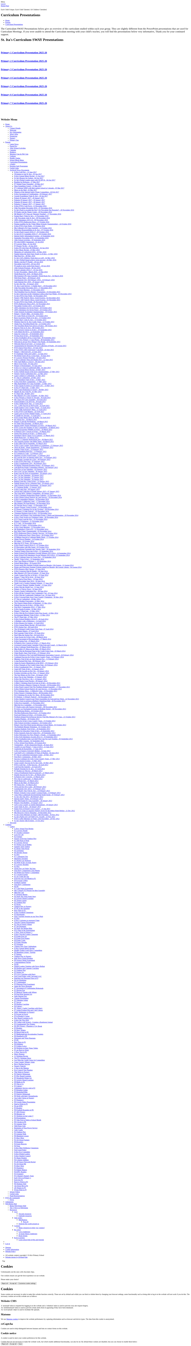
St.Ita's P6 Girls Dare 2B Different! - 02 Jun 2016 (31, 248)
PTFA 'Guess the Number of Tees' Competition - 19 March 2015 (36, 427)
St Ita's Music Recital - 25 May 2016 (27, 250)
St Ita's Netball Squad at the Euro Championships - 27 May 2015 (36, 372)
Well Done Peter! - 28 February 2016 (27, 278)
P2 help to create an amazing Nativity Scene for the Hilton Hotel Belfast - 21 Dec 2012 (44, 811)
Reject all (5, 1283)
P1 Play (17, 855)
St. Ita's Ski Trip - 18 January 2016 (26, 284)
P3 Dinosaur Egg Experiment (24, 984)
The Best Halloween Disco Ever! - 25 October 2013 (32, 713)
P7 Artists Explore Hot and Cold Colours (28, 1010)
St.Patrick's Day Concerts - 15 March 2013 (29, 777)
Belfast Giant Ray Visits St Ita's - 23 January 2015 (31, 481)
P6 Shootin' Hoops (20, 853)
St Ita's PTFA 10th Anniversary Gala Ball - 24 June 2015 (34, 350)
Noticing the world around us (29, 1224)
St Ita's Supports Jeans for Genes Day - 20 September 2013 (34, 733)
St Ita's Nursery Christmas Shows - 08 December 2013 (33, 693)
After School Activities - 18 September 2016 (29, 240)
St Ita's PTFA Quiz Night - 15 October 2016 (29, 226)
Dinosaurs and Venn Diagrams (24, 1038)
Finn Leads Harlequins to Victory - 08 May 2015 (31, 390)
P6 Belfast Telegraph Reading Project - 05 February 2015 (34, 465)
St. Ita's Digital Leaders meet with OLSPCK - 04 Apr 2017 (34, 180)
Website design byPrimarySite (16, 1257)
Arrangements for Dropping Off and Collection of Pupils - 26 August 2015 (40, 346)
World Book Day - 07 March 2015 (26, 437)
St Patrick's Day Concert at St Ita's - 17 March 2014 (32, 643)
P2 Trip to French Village (23, 924)
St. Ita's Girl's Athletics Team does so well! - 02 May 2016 (34, 258)
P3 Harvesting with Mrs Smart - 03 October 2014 (31, 547)
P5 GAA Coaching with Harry (25, 974)
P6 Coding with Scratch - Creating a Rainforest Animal (33, 1022)
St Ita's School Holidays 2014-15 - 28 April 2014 (31, 619)
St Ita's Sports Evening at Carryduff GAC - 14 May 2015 (34, 386)
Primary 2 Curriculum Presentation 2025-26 (24, 61)
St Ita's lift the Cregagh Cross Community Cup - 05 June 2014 (35, 593)
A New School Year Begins (23, 829)
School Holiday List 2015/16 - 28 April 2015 (30, 402)
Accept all (13, 1283)
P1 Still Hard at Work (21, 841)
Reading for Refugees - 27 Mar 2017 (27, 182)
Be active (17, 1230)
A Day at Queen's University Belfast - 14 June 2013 (32, 751)
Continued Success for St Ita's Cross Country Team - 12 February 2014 (39, 657)
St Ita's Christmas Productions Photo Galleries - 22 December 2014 (37, 495)
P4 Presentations (20, 1118)
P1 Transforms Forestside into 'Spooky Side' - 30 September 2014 (37, 549)
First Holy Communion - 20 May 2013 (27, 757)
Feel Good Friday (20, 1150)
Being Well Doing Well (18, 1206)
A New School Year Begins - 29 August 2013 (30, 743)
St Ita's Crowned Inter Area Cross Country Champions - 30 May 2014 (38, 597)
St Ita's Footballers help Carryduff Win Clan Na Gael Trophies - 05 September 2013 (43, 739)
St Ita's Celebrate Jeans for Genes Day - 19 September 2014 (35, 557)
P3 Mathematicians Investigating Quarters (28, 1034)
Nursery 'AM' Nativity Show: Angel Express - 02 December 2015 (37, 300)
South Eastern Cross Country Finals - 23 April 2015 (32, 408)
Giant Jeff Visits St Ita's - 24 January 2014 (28, 669)
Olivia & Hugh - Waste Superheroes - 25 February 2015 (33, 447)
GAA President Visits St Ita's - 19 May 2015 (29, 380)
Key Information (15, 132)
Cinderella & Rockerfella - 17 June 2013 (28, 749)
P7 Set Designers (20, 926)
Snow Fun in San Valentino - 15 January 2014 (30, 677)
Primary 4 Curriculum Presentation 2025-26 (24, 77)
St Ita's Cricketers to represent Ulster (26, 920)
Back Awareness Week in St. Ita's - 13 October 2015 (32, 318)
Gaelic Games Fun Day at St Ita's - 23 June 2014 (31, 575)
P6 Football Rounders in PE (24, 1110)
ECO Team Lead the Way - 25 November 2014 (30, 519)
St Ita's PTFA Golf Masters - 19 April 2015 (29, 412)
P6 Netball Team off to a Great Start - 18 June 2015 (32, 356)
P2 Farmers (18, 837)
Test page (13, 823)
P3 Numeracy (19, 1100)
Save (20, 1344)
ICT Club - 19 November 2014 (25, 523)
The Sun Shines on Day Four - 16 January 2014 (31, 675)
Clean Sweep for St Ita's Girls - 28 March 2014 (30, 637)
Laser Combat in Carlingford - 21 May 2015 (29, 376)
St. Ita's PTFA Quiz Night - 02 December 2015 (30, 296)
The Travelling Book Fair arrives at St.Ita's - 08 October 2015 (35, 326)
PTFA (12, 1200)
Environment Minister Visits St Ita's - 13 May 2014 (32, 615)
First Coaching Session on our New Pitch (28, 916)
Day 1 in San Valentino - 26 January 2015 (28, 479)
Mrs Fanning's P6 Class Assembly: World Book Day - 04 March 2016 (38, 276)
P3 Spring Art (19, 972)
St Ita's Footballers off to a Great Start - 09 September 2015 (34, 338)
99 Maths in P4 (19, 1082)
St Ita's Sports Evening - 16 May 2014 (27, 609)
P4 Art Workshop (20, 980)
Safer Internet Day (20, 996)
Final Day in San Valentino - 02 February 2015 (30, 469)
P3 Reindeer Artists (21, 1090)
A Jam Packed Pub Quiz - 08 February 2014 (29, 661)
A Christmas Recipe (21, 1056)
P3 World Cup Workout (22, 861)
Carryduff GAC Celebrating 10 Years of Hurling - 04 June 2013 (36, 753)
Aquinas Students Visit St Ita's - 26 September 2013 (32, 729)
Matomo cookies (12, 1319)
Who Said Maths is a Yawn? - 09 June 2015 (29, 362)
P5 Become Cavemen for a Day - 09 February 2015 (32, 459)
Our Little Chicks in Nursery (24, 1098)
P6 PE (16, 886)
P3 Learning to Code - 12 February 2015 (28, 453)
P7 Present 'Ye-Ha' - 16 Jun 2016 (25, 246)
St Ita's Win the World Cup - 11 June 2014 (29, 587)
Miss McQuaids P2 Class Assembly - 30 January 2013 (33, 801)
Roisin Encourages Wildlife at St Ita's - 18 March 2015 (33, 429)
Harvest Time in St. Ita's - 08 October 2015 (29, 328)
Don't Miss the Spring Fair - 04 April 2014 (29, 635)
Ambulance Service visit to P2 (24, 1088)
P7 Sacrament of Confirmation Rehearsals (28, 988)
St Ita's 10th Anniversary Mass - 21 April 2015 (30, 410)
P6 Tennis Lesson (20, 900)
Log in (3, 4)
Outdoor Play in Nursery (22, 906)
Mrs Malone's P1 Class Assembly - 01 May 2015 (31, 396)
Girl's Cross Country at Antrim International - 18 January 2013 (36, 805)
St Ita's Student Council (22, 1156)
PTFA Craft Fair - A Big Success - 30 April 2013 (31, 765)
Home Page (5, 6)
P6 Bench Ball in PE (21, 1032)
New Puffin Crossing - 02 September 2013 (29, 741)
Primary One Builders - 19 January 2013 (28, 803)
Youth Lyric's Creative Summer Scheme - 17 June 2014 (33, 583)
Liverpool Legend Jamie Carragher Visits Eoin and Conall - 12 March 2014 (40, 645)
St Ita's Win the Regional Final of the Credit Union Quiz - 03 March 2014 (39, 651)
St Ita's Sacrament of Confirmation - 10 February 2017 (33, 194)
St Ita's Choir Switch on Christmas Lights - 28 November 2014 (36, 517)
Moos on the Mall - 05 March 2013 (26, 783)
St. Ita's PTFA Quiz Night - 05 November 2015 (30, 302)
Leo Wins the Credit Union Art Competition (29, 1060)
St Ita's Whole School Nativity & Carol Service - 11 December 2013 (38, 689)
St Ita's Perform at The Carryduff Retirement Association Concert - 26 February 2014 (44, 655)
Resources (13, 1210)
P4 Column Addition (21, 1160)
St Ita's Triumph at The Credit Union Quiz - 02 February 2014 (35, 665)
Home (7, 20)
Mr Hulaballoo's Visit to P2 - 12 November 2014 (31, 529)
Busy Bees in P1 (20, 910)
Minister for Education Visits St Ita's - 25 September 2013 (34, 731)
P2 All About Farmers (21, 1140)
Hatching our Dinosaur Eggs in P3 (26, 978)
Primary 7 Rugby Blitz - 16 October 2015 (28, 314)
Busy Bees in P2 (20, 1042)
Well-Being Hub (11, 1204)
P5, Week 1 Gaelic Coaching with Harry (28, 1008)
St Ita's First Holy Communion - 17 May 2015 (30, 382)
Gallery (12, 827)
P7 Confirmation (20, 982)
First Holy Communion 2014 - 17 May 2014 (29, 607)
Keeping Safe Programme (19, 166)
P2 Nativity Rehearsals (22, 1074)
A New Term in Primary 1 (23, 932)
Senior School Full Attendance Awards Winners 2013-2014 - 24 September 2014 (42, 553)
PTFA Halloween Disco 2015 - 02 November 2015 (32, 304)
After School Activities (18, 148)
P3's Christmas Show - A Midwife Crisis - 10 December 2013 (35, 691)
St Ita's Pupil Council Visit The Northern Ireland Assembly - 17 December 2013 (42, 687)
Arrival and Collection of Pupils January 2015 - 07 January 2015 (36, 491)
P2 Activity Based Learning (23, 1080)
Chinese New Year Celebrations (25, 946)
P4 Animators (19, 851)
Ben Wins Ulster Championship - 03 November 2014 (32, 531)
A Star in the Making (21, 1068)
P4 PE (16, 964)
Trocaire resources (25, 1214)
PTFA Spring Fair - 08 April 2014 (26, 627)
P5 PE (16, 1040)
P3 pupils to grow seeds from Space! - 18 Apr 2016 (32, 266)
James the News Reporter (23, 986)
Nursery (12, 138)
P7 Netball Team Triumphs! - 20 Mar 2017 (29, 184)
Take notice (18, 1218)
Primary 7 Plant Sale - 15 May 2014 (26, 611)
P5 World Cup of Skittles (23, 845)
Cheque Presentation (21, 998)
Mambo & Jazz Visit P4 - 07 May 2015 (28, 392)
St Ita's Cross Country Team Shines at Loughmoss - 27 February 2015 (38, 445)
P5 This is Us (19, 1084)
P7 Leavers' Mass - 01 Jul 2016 (25, 244)
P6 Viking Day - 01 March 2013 (25, 785)
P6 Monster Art (19, 1114)
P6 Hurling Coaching (21, 1004)
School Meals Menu (17, 160)
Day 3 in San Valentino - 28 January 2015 (28, 475)
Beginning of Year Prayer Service (25, 1128)
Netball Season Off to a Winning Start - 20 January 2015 (34, 483)
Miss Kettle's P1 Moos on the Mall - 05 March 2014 (32, 649)
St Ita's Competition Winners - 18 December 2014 (31, 499)
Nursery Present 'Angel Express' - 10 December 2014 (33, 507)
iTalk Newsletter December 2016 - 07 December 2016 (33, 208)
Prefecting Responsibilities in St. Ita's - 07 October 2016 (33, 230)
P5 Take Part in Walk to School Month (27, 1120)
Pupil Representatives (17, 1196)
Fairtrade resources (25, 1216)
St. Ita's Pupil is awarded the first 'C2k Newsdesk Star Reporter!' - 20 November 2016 (44, 210)
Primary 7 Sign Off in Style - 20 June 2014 (29, 577)
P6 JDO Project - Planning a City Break (28, 1026)
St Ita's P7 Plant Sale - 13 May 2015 (26, 388)
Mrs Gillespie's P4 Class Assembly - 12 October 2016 (33, 228)
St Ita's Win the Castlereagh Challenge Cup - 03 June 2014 (34, 595)
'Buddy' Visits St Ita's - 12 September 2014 (29, 559)
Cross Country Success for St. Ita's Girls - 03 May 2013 (33, 763)
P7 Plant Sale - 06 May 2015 (24, 394)
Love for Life (19, 835)
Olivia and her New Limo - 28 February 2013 (30, 787)
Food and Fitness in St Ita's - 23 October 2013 (30, 715)
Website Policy (10, 1251)
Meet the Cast (19, 892)
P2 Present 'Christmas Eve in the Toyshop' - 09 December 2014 (36, 509)
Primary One (14, 140)
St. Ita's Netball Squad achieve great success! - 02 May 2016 (35, 260)
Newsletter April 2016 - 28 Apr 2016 (27, 264)
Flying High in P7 (20, 1190)
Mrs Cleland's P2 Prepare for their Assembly (29, 890)
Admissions (9, 1202)
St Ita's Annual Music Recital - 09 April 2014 (30, 625)
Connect (17, 1226)
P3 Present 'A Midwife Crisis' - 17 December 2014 (32, 501)
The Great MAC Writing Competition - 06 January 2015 (33, 493)
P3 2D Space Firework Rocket (25, 1162)
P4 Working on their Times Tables (26, 1048)
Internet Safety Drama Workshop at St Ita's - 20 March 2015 (35, 425)
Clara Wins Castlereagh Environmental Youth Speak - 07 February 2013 (39, 795)
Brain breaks (23, 1236)
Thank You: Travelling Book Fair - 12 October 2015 (32, 324)
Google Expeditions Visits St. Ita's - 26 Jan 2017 (31, 196)
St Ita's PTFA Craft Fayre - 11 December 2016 (30, 206)
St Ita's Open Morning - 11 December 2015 (29, 290)
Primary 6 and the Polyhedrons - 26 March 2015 (31, 422)
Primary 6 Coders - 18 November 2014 (27, 525)
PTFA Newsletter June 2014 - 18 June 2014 (29, 581)
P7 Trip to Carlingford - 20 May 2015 (27, 378)
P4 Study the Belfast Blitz (23, 928)
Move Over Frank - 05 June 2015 (26, 364)
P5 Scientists (18, 944)
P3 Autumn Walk (20, 1134)
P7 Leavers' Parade (21, 831)
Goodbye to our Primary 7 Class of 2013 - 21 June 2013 (33, 747)
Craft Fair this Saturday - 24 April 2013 (28, 767)
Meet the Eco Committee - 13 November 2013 (30, 705)
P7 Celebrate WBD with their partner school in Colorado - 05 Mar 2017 (39, 188)
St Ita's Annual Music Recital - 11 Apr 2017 (29, 176)
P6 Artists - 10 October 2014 (24, 541)
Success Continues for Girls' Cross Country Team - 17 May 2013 (37, 759)
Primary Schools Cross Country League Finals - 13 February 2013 (37, 793)
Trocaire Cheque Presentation (24, 922)
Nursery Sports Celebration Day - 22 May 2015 (30, 374)
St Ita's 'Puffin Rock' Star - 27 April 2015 (28, 404)
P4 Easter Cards (19, 940)
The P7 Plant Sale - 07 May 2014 (25, 617)
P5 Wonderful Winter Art (23, 1078)
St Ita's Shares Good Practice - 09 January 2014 (30, 681)
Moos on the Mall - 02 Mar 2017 (25, 190)
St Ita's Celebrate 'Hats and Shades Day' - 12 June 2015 (33, 360)
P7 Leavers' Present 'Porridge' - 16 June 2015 (30, 358)
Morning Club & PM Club (19, 154)
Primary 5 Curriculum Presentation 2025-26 (24, 86)
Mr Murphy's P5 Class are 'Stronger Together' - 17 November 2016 (37, 214)
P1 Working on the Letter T (23, 1116)
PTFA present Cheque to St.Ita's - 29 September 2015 (33, 330)
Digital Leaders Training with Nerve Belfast (29, 966)
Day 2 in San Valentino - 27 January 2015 (28, 477)
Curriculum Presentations (14, 24)
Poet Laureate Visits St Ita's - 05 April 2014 (29, 633)
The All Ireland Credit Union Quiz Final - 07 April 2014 (33, 629)
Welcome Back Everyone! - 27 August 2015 (29, 344)
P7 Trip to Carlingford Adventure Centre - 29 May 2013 (33, 755)
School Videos (15, 1192)
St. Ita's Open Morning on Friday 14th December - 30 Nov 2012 (36, 815)
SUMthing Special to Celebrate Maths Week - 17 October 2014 (36, 537)
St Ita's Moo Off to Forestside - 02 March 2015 (30, 443)
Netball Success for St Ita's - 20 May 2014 (29, 605)
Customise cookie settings (27, 1283)
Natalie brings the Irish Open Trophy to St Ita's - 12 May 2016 (35, 254)
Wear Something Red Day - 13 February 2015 (30, 451)
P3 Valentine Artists (21, 1000)
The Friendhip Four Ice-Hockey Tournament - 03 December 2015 (37, 292)
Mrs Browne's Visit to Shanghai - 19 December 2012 (32, 813)
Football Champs (20, 882)
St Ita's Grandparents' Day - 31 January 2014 (29, 667)
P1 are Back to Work (21, 1050)
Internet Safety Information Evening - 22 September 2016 (34, 236)
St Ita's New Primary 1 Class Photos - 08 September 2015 (34, 340)
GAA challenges (24, 1232)
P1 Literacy (18, 1086)
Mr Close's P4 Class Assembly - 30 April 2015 (30, 400)
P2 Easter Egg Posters (22, 938)
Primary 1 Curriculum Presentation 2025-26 (24, 52)
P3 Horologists (19, 914)
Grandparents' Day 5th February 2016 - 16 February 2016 (34, 280)
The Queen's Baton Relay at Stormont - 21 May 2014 (33, 603)
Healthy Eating (15, 158)
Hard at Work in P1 (21, 1104)
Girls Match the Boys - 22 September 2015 (29, 332)
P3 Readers (18, 1028)
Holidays (13, 152)
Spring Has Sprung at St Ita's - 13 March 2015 (30, 433)
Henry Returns (19, 1054)
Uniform (13, 156)
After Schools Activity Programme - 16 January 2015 (32, 485)
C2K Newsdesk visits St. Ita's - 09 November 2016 (32, 218)
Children (8, 825)
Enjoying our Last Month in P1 (25, 878)
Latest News (14, 144)
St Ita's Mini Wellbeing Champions (26, 1148)
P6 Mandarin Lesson (21, 1136)
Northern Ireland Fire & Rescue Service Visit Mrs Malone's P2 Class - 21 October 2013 (44, 717)
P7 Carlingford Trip (21, 857)
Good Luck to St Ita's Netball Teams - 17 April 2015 (32, 414)
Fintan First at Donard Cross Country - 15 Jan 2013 (32, 809)
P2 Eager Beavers (20, 1144)
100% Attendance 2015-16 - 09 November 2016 (31, 220)
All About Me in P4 (21, 1186)
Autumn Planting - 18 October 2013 (26, 719)
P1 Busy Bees (19, 1138)
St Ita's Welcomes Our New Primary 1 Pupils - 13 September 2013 (37, 735)
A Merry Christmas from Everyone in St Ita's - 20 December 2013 (37, 683)
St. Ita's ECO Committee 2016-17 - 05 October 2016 (32, 234)
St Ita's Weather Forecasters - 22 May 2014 (29, 601)
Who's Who (14, 134)
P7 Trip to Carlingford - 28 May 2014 (27, 599)
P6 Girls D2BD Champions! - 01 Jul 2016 (29, 242)
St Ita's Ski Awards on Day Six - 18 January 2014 (31, 671)
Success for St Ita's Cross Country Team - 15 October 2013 (34, 721)
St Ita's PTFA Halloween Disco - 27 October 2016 (31, 222)
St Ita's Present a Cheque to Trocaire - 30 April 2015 (32, 398)
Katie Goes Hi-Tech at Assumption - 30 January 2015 (33, 473)
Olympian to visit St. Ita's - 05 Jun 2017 (28, 174)
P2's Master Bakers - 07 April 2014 (26, 631)
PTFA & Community (12, 1198)
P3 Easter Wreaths (20, 942)
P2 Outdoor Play (20, 902)
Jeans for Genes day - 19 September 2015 (28, 334)
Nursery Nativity (20, 1066)
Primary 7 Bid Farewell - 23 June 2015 (27, 352)
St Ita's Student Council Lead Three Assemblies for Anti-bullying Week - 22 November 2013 (46, 699)
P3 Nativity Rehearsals (22, 1094)
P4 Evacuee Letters (21, 880)
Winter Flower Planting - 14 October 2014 (29, 539)
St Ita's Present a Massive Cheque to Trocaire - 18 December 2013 (37, 685)
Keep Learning (19, 1238)
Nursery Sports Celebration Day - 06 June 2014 (30, 591)
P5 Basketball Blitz (21, 1092)
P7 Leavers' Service (21, 843)
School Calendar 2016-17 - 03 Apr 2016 (28, 270)
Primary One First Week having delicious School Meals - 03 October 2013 (40, 725)
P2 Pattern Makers (20, 1170)
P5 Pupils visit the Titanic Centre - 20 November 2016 (33, 212)
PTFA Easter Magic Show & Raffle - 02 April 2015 (32, 418)
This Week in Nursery (22, 1072)
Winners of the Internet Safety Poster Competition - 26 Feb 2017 (36, 192)
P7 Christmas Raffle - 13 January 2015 (27, 487)
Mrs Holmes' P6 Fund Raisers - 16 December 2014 (32, 503)
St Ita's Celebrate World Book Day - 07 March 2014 (32, 647)
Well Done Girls (20, 1126)
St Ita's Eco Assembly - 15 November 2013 (29, 703)
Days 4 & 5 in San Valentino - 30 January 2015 (30, 471)
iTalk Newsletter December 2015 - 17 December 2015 (33, 288)
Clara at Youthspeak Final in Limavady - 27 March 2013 (33, 773)
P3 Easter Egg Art (20, 936)
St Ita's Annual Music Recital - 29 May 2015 (29, 370)
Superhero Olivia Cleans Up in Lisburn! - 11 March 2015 (34, 435)
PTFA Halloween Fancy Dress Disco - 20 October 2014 (33, 535)
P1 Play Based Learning (22, 1076)
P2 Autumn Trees (20, 1124)
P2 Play (17, 867)
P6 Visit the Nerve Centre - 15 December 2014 (30, 505)
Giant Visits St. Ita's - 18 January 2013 (27, 807)
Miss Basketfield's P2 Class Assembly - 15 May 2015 (32, 384)
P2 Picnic (17, 904)
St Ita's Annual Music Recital (24, 948)
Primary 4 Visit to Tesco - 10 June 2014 (28, 589)
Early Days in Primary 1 (22, 1178)
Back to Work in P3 (21, 1182)
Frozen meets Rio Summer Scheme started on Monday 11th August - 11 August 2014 (44, 565)
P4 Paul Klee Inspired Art (23, 994)
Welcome (13, 130)
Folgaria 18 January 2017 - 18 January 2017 (29, 202)
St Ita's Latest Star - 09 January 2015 (27, 489)
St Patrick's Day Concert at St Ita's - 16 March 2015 (32, 431)
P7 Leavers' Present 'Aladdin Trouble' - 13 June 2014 (32, 585)
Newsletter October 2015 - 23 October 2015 (29, 306)
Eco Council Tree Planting (23, 1070)
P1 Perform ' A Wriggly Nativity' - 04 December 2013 (33, 697)
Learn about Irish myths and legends (31, 1240)
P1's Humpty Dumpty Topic (24, 1176)
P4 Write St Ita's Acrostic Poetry (25, 863)
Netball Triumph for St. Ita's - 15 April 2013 (29, 769)
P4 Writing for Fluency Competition (26, 872)
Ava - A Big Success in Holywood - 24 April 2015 (31, 406)
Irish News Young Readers (23, 958)
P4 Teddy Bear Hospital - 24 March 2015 (28, 423)
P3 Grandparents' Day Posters (24, 1024)
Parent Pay (13, 146)
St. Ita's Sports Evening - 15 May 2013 (27, 761)
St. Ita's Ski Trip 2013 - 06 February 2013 (28, 797)
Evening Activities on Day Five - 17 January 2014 (31, 673)
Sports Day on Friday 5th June (24, 869)
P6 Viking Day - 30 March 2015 (25, 420)
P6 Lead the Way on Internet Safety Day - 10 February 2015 (35, 457)
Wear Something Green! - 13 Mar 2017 (28, 186)
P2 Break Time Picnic (21, 849)
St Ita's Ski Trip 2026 (21, 1020)
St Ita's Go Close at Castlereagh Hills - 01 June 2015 (32, 368)
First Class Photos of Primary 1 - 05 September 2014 (32, 561)
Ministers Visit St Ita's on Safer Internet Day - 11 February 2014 (36, 659)
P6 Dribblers (18, 1044)
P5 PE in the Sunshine (22, 908)
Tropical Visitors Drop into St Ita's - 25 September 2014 (33, 551)
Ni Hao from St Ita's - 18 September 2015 (28, 336)
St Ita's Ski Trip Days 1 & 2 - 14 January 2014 (30, 679)
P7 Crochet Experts (21, 874)
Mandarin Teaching (21, 859)
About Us (8, 126)
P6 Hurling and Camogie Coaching (26, 968)
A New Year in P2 (20, 1052)
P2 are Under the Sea (21, 876)
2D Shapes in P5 (20, 1188)
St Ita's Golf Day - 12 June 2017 (25, 172)
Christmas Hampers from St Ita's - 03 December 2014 (33, 513)
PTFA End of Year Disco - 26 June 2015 (28, 348)
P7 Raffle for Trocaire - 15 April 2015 (27, 416)
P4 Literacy (18, 1006)
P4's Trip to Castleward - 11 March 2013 (28, 779)
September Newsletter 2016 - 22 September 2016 (31, 238)
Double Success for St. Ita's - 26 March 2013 (29, 775)
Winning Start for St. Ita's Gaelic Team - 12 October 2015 (34, 322)
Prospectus (13, 136)
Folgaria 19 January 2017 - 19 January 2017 (29, 200)
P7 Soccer (17, 1002)
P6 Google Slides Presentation (24, 1102)
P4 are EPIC (18, 1106)
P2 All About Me (20, 1164)
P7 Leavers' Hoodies (21, 865)
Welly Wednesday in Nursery (24, 1012)
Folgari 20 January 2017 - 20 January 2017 (29, 198)
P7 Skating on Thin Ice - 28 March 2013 (28, 771)
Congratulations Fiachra (22, 962)
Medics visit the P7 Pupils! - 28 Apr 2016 (28, 262)
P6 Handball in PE (20, 1036)
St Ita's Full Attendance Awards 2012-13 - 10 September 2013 (35, 737)
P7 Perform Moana (20, 894)
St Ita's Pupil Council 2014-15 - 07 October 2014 (31, 545)
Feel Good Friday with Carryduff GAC (28, 976)
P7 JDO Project (19, 1112)
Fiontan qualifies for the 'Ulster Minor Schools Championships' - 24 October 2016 (42, 224)
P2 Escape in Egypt (21, 1014)
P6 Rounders (18, 1142)
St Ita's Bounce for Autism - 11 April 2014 (29, 623)
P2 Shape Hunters (20, 1158)
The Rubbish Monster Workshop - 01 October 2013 (32, 727)
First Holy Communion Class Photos (27, 871)
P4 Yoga (17, 1146)
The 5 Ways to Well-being (19, 1208)
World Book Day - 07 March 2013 (26, 781)
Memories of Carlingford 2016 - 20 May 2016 (30, 252)
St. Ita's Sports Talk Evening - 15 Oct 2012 (29, 821)
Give (16, 1212)
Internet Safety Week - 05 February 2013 (28, 799)
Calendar (13, 150)
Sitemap (8, 1247)
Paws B (25, 1222)
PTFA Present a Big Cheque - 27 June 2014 (29, 569)
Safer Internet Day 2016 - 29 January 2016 (29, 282)
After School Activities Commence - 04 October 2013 (33, 723)
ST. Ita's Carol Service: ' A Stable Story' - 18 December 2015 (35, 286)
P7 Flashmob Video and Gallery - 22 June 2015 (30, 354)
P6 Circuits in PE (20, 1122)
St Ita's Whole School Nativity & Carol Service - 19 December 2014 (38, 497)
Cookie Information (12, 1249)
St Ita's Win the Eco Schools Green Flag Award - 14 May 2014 (36, 613)
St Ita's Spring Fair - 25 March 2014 (26, 641)
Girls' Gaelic (18, 1130)
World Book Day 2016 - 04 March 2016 (28, 274)
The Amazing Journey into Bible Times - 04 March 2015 (34, 441)
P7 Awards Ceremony (22, 833)
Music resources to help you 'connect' (32, 1228)
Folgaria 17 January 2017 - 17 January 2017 (29, 204)
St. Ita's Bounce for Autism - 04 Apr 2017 (28, 178)
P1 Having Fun (19, 990)
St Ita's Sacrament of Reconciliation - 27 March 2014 (32, 639)
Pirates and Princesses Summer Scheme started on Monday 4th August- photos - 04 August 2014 (47, 567)
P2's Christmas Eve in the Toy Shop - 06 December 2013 (34, 695)
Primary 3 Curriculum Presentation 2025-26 (24, 69)
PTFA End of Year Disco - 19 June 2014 (28, 579)
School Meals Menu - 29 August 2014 (27, 563)
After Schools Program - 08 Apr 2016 (27, 268)
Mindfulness (23, 1220)
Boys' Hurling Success (22, 1064)
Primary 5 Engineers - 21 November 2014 (28, 521)
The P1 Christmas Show (22, 1058)
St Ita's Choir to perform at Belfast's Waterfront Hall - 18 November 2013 (39, 701)
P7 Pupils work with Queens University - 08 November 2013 (35, 707)
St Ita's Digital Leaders (22, 1154)
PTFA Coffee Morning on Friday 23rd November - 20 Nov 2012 (36, 819)
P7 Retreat (17, 954)
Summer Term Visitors (22, 847)
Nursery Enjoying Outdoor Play (25, 839)
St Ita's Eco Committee (22, 1152)
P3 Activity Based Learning (23, 898)
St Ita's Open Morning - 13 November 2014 (29, 527)
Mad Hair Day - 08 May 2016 (24, 256)
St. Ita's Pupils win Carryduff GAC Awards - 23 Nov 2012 (34, 817)
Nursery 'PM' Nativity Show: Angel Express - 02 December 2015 (37, 298)
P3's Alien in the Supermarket (24, 930)
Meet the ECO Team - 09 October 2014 (28, 543)
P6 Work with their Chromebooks (26, 1096)
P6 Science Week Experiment (24, 960)
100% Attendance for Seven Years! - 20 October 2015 (33, 308)
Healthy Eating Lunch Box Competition (28, 950)
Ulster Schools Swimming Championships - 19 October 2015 (35, 312)
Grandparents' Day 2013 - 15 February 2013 (29, 789)
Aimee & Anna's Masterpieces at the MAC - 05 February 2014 (36, 663)
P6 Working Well (20, 1184)
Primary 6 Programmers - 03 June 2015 (28, 366)
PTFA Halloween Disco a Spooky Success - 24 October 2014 (35, 533)
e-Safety (12, 164)
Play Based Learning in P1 (23, 1018)
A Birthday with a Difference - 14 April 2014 (30, 621)
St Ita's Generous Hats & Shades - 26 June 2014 (31, 571)
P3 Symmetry (19, 1174)
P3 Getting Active (20, 1046)
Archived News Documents (19, 170)
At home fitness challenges (28, 1234)
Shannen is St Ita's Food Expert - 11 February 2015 (32, 455)
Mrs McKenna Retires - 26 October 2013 (28, 711)
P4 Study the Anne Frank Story (25, 896)
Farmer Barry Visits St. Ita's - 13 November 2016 (31, 216)
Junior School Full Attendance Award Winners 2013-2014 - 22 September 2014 (42, 555)
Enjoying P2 (18, 1180)
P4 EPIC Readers (20, 1172)
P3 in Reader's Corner (22, 1016)
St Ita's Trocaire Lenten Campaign (26, 934)
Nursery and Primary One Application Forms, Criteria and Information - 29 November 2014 (46, 515)
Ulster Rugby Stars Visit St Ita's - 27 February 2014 (32, 653)
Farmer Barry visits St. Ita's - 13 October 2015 (30, 320)
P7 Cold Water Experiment (23, 888)
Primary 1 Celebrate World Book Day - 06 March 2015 (33, 439)
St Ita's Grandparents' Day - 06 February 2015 (30, 463)
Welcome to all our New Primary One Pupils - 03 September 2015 (37, 342)
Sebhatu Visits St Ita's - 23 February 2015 (28, 449)
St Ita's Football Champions (23, 912)
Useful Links (14, 168)
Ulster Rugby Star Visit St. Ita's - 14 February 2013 (32, 791)
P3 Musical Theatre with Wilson (25, 992)
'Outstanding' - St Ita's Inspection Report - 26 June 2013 (33, 745)
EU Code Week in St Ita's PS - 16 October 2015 (31, 316)
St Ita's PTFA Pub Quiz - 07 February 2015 (29, 461)
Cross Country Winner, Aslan (24, 1062)
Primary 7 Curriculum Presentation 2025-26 (24, 103)
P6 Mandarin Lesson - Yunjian (24, 952)
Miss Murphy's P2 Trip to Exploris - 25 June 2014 (31, 573)
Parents (7, 22)
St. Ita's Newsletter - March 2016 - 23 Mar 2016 (31, 272)
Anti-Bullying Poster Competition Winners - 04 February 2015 (36, 467)
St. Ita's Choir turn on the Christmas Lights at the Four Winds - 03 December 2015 (43, 294)
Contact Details (15, 128)
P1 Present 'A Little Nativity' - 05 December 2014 (31, 511)
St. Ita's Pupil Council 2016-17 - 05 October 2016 (31, 232)
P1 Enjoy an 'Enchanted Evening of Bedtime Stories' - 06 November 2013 (40, 709)
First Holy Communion (22, 884)
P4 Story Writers (20, 1030)
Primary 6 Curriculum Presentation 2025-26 (24, 94)
